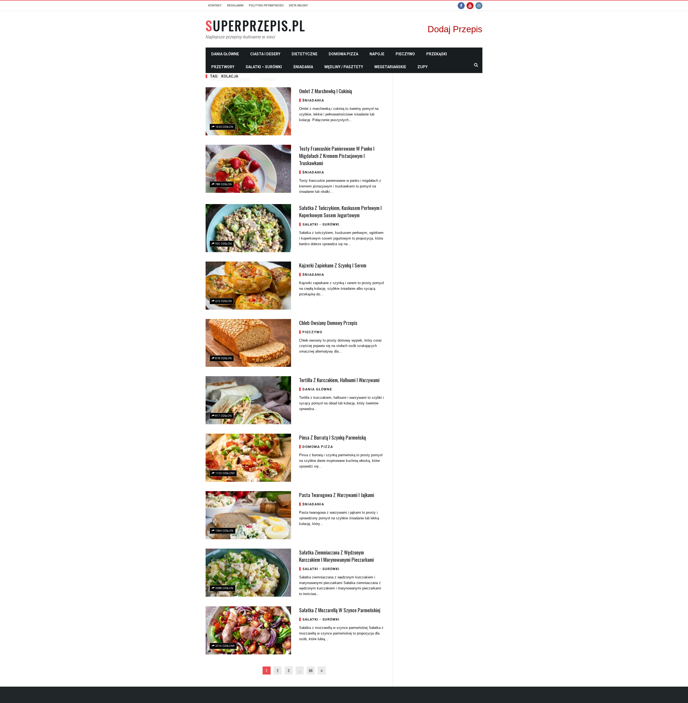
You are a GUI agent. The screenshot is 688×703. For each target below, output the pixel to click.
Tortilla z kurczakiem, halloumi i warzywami (339, 379)
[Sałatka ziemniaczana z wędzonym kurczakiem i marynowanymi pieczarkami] (248, 573)
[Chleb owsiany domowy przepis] (248, 343)
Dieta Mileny (298, 5)
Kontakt (215, 5)
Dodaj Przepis (455, 29)
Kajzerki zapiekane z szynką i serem (332, 265)
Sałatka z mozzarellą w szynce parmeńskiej (339, 610)
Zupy (422, 67)
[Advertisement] (441, 153)
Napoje (377, 54)
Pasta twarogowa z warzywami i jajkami (336, 494)
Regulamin (235, 5)
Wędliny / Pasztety (343, 67)
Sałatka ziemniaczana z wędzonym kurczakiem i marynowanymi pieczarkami (336, 555)
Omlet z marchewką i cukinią (325, 91)
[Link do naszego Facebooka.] (461, 6)
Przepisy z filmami (230, 80)
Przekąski (436, 54)
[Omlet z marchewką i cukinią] (248, 111)
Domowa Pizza (343, 54)
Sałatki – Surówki (264, 67)
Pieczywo (405, 54)
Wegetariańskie (390, 67)
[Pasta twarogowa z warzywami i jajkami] (248, 515)
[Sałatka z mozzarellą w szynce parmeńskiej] (248, 630)
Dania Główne (225, 54)
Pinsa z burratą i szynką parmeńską (332, 437)
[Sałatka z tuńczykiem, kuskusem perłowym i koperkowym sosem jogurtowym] (248, 228)
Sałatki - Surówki (320, 224)
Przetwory (222, 67)
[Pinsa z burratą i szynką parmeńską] (248, 458)
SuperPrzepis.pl (256, 25)
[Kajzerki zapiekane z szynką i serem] (248, 286)
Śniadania (303, 67)
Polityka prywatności (266, 5)
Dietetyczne (304, 54)
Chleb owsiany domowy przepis (328, 322)
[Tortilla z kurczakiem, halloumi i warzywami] (248, 400)
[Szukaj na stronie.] (476, 64)
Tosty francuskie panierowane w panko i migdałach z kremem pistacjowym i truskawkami (336, 155)
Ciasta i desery (265, 54)
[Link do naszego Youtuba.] (470, 6)
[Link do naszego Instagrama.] (478, 6)
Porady (268, 80)
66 (311, 670)
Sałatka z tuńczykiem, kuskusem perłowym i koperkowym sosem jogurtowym (340, 211)
